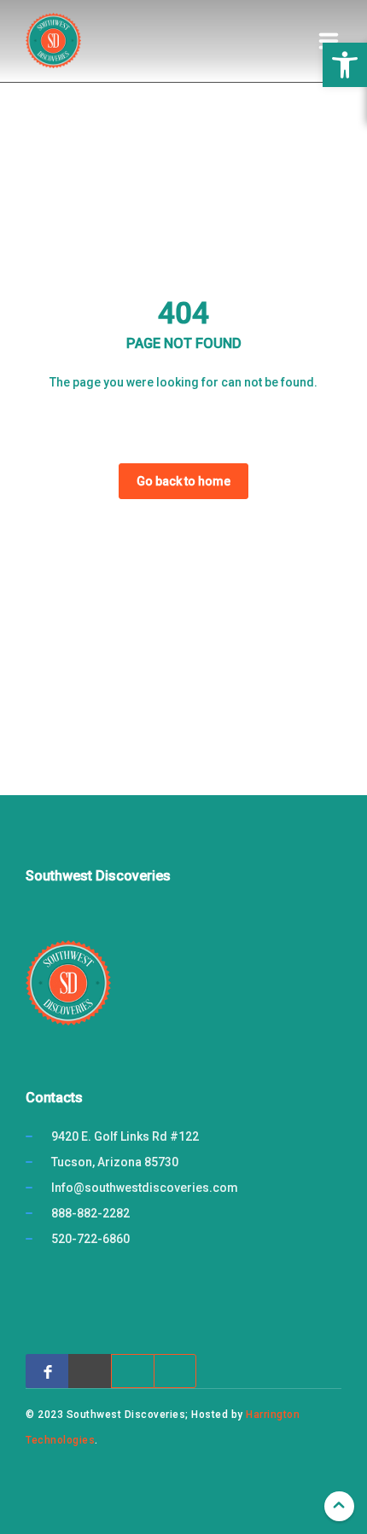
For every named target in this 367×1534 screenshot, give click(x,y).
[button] (345, 65)
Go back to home (183, 481)
